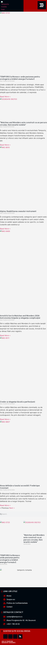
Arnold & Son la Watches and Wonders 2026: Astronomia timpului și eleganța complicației (20, 317)
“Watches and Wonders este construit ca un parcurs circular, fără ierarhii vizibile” (23, 123)
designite (12, 642)
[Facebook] (5, 636)
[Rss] (20, 636)
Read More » (5, 96)
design (4, 642)
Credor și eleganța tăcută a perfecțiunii (17, 402)
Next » (12, 508)
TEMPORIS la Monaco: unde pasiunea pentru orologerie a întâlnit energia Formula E (20, 78)
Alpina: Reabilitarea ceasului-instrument (18, 211)
